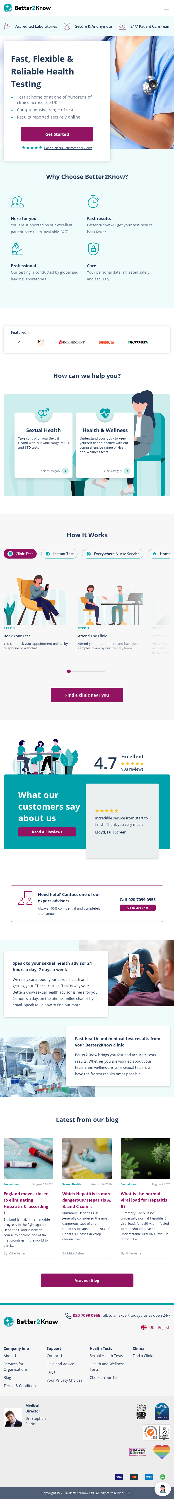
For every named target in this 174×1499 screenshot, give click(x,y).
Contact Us (56, 1355)
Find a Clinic (143, 1355)
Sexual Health (13, 1184)
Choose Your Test (105, 1377)
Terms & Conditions (21, 1385)
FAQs (51, 1372)
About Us (11, 1355)
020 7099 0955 (86, 1315)
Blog (7, 1377)
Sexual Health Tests (106, 1355)
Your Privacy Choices (64, 1380)
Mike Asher (17, 1253)
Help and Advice (60, 1363)
